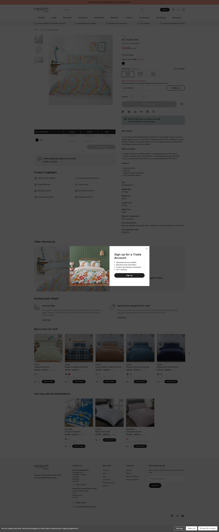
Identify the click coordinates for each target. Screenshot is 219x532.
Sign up (129, 275)
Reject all (191, 528)
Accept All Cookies (208, 528)
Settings (179, 528)
